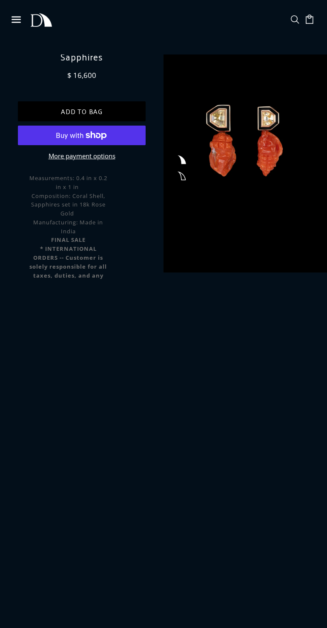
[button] (181, 160)
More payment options (82, 156)
